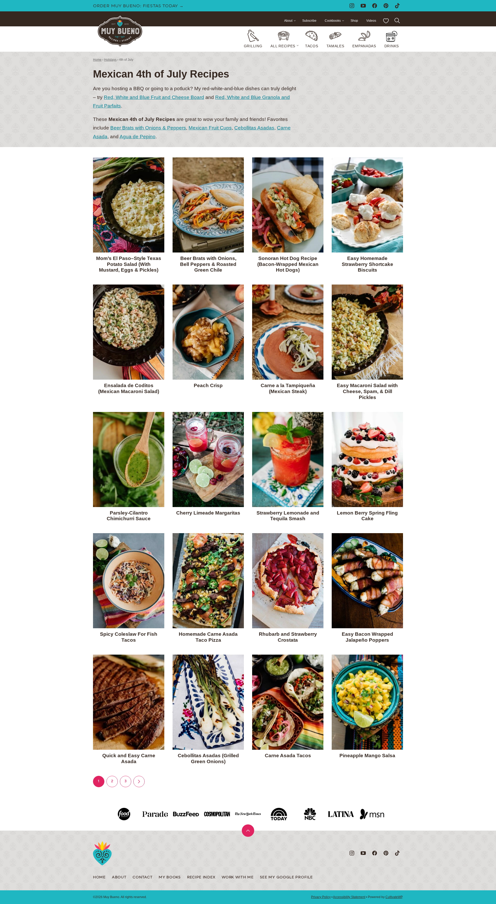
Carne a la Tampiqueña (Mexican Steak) (288, 388)
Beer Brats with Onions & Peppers (148, 128)
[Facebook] (374, 5)
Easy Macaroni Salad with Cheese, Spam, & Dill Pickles (367, 391)
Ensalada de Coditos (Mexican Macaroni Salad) (128, 388)
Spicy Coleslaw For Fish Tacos (128, 637)
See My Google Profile (286, 877)
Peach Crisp (208, 385)
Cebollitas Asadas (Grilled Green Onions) (208, 758)
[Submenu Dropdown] (297, 45)
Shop (354, 20)
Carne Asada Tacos (288, 755)
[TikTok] (397, 5)
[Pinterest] (386, 5)
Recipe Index (201, 877)
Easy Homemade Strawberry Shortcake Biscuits (367, 264)
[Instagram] (352, 5)
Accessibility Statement (349, 897)
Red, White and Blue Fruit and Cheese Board (154, 97)
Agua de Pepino (138, 136)
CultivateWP (393, 897)
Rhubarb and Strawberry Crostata (288, 637)
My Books (170, 877)
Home (97, 60)
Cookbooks (333, 20)
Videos (371, 20)
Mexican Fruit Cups (210, 128)
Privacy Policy (321, 897)
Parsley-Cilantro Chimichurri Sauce (129, 516)
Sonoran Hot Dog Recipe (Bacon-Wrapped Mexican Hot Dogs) (288, 264)
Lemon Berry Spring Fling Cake (367, 516)
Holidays (110, 60)
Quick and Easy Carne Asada (128, 758)
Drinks (391, 46)
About (288, 20)
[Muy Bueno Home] (120, 32)
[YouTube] (363, 5)
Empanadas (364, 46)
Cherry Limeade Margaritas (208, 513)
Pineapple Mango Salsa (367, 755)
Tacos (311, 46)
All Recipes (282, 46)
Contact (142, 877)
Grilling (253, 46)
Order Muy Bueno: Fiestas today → (138, 6)
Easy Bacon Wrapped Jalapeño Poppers (367, 637)
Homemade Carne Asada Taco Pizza (208, 637)
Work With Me (237, 877)
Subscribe (309, 20)
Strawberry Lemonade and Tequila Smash (288, 516)
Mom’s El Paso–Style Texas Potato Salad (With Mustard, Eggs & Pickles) (128, 264)
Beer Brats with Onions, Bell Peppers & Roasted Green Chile (208, 264)
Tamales (335, 46)
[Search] (397, 20)
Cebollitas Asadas (254, 128)
